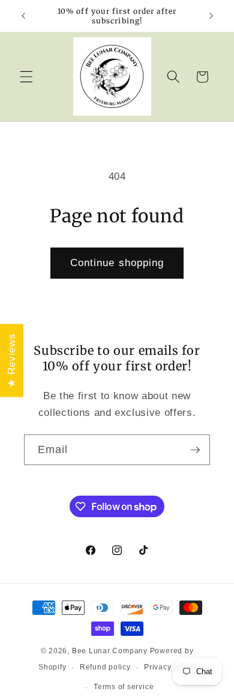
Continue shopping (117, 262)
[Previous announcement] (23, 16)
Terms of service (124, 687)
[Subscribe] (195, 450)
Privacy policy (170, 667)
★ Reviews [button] (11, 360)
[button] (26, 76)
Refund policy (105, 667)
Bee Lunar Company (110, 651)
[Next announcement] (211, 16)
